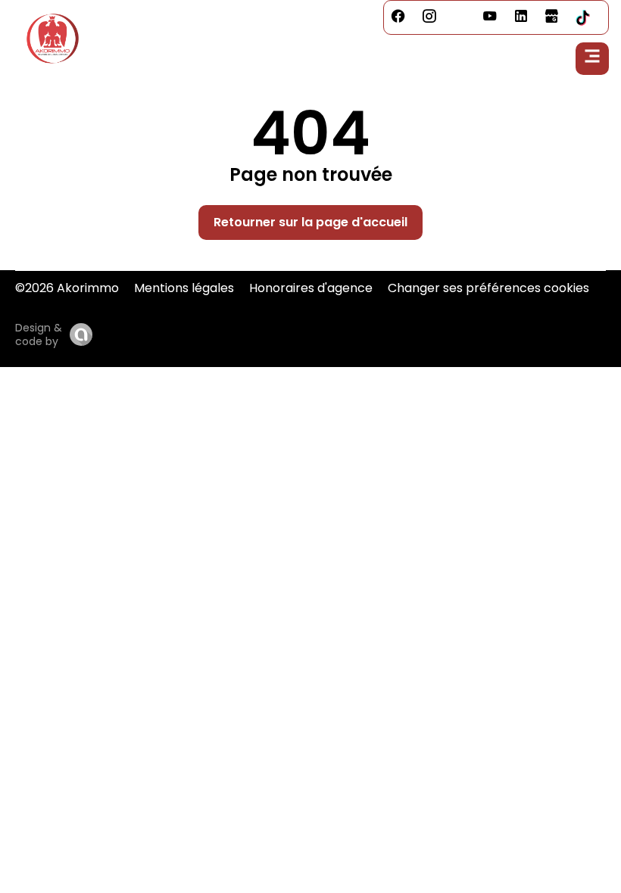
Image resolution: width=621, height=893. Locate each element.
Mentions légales (184, 288)
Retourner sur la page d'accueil (310, 222)
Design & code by (38, 334)
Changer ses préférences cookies (488, 288)
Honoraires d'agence (311, 288)
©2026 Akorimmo (67, 288)
